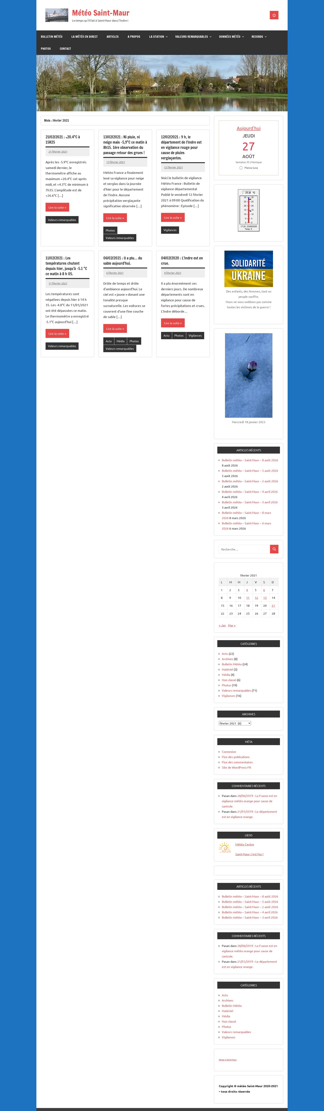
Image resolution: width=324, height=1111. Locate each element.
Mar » (232, 625)
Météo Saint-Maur (100, 12)
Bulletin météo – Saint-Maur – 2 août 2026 (250, 481)
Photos (46, 49)
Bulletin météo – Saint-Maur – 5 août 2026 (250, 470)
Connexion (229, 751)
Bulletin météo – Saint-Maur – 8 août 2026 (250, 460)
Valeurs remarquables (191, 37)
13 (265, 597)
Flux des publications (236, 757)
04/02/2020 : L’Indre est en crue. (182, 260)
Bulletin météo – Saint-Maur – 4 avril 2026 (250, 491)
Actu (109, 341)
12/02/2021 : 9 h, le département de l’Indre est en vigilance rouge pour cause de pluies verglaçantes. (181, 147)
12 (256, 597)
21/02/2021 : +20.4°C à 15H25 (63, 139)
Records (257, 37)
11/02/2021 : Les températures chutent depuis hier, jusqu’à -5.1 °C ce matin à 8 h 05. (66, 266)
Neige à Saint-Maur (228, 1059)
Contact (65, 49)
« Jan (222, 625)
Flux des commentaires (237, 762)
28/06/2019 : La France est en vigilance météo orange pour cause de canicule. (249, 801)
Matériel (227, 669)
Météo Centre (244, 844)
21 (273, 605)
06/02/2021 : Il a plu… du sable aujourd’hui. (122, 260)
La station (156, 37)
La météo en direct (84, 37)
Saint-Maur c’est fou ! (249, 854)
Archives (227, 659)
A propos (134, 37)
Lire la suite (56, 207)
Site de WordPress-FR (236, 767)
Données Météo (229, 37)
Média (120, 341)
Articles (113, 37)
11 (248, 597)
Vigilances (170, 230)
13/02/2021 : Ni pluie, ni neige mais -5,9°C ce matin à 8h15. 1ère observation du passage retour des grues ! (125, 144)
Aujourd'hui (249, 128)
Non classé (229, 680)
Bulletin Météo (51, 37)
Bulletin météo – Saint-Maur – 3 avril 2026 (250, 502)
